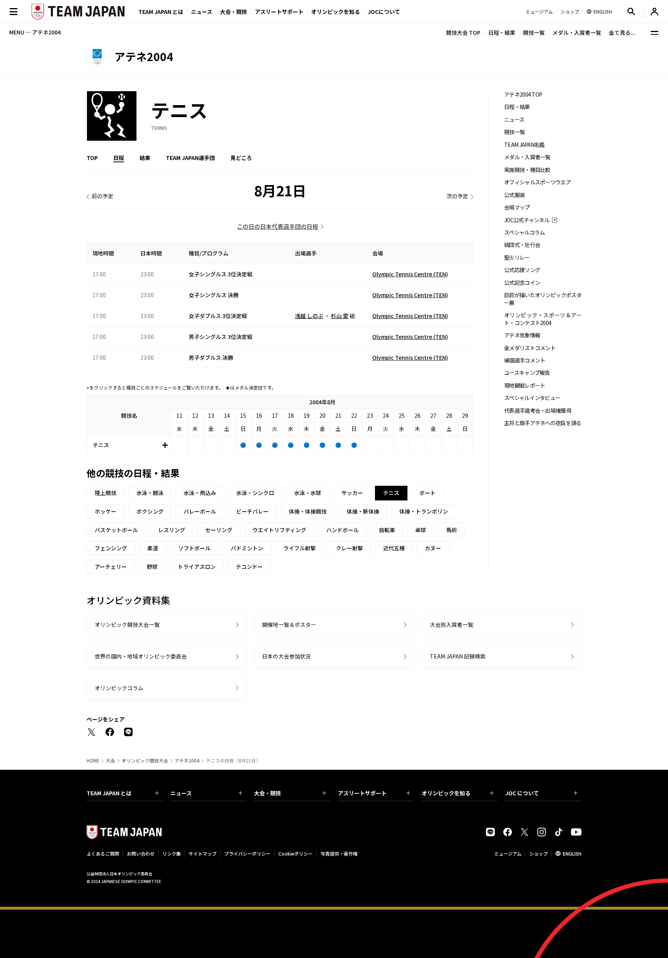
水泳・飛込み (200, 493)
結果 (145, 158)
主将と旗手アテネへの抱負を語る (542, 423)
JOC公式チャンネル (526, 220)
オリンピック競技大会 (145, 760)
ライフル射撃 (299, 548)
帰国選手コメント (524, 360)
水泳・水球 (307, 493)
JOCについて (384, 11)
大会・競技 (267, 793)
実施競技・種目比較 (527, 170)
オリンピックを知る (335, 11)
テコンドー (249, 566)
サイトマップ (202, 853)
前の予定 (102, 196)
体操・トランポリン (423, 511)
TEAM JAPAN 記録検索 (458, 656)
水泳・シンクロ (255, 493)
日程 (118, 158)
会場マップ (517, 207)
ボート (427, 493)
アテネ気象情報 (522, 335)
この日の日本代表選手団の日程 (277, 226)
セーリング (218, 530)
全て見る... (622, 32)
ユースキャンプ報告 (527, 372)
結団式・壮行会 (522, 244)
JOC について (522, 793)
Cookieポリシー (295, 853)
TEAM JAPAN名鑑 (524, 144)
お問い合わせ (141, 853)
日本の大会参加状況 (286, 656)
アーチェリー (111, 566)
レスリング (171, 530)
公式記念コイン (522, 282)
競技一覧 (534, 32)
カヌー (433, 548)
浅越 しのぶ (309, 316)
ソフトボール (194, 548)
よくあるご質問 (103, 853)
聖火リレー (517, 257)
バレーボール (200, 511)
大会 (110, 760)
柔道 (152, 548)
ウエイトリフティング (279, 530)
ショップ (538, 853)
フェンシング (111, 548)
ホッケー (105, 511)
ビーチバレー (252, 511)
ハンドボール (342, 530)
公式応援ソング (522, 270)
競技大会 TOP (463, 32)
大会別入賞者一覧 (451, 624)
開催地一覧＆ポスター (289, 624)
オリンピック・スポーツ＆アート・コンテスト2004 (542, 318)
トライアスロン (197, 566)
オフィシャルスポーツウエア (537, 182)
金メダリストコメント (530, 348)
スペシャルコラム (524, 232)
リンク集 (171, 853)
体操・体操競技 (308, 511)
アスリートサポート (279, 11)
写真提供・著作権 (339, 853)
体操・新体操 (363, 511)
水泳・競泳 (150, 493)
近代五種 (394, 548)
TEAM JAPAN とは (109, 793)
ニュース (201, 11)
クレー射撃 (349, 548)
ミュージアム (507, 853)
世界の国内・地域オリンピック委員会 (141, 656)
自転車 (387, 530)
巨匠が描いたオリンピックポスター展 (542, 298)
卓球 (420, 530)
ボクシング (150, 511)
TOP (92, 158)
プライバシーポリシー (247, 853)
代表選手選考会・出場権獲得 (537, 410)
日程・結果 (501, 32)
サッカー (352, 493)
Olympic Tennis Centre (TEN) (410, 274)
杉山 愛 (339, 316)
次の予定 (457, 196)
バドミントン (247, 548)
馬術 (451, 530)
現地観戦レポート (524, 385)
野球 (152, 566)
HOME (93, 760)
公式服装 (514, 195)
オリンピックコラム (119, 688)
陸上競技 (105, 493)
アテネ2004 (187, 760)
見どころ (241, 158)
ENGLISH (572, 853)
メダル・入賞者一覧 (576, 32)
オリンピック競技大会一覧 (127, 624)
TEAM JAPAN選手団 (190, 158)
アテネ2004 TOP (523, 94)
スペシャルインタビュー (532, 398)
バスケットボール (116, 530)
